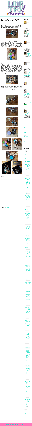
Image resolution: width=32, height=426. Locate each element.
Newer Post (3, 181)
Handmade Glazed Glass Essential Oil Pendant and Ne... (27, 273)
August (26, 406)
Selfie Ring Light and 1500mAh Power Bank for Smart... (27, 260)
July (25, 407)
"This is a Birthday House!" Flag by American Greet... (27, 196)
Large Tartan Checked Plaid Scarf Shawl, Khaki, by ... (27, 162)
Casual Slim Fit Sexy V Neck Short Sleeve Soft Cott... (27, 360)
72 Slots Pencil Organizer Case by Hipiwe (27, 193)
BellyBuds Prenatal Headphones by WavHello (27, 366)
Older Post (21, 181)
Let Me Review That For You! (15, 424)
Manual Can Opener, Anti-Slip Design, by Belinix (28, 403)
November (26, 157)
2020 (25, 150)
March (26, 413)
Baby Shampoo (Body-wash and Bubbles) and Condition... (28, 302)
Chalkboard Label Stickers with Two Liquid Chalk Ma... (27, 328)
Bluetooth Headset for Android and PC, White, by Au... (28, 165)
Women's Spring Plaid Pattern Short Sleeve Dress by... (27, 397)
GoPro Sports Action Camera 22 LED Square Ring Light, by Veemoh (27, 113)
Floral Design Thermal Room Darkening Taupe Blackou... (27, 242)
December (26, 155)
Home (12, 181)
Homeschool (25, 132)
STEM (24, 141)
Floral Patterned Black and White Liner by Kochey (27, 363)
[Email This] (1, 176)
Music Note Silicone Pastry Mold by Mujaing (27, 394)
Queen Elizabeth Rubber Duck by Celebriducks (27, 331)
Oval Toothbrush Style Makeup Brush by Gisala (28, 292)
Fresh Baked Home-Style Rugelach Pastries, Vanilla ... (27, 179)
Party (24, 137)
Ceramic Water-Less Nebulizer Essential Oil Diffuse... (27, 199)
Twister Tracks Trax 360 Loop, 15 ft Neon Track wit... (27, 295)
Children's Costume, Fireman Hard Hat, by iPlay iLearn (27, 227)
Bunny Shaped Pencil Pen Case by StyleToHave (27, 400)
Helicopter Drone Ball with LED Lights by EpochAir (27, 372)
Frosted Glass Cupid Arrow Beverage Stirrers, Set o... (27, 172)
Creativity (25, 131)
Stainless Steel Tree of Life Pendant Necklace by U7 (27, 214)
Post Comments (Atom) (7, 207)
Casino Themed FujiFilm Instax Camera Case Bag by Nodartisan (27, 23)
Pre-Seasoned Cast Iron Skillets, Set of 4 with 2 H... (27, 187)
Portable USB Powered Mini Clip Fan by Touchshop (27, 321)
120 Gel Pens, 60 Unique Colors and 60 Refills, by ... (27, 324)
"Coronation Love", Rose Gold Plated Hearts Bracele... (27, 285)
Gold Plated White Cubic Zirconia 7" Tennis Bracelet (27, 311)
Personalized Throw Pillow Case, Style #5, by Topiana (27, 337)
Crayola (25, 128)
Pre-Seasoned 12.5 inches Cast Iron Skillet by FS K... (27, 239)
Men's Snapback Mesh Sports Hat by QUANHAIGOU (27, 280)
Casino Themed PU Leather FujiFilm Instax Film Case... (27, 269)
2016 (25, 154)
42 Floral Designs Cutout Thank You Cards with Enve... (27, 190)
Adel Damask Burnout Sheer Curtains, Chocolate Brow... (27, 233)
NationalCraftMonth (26, 136)
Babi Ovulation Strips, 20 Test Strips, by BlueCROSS (27, 348)
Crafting (25, 127)
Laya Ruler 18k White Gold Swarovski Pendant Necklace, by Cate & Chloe (27, 73)
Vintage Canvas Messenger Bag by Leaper (27, 341)
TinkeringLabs (25, 144)
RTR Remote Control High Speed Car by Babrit (27, 168)
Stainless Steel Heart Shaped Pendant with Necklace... (27, 266)
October (26, 158)
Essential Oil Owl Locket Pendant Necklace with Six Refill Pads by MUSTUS (10, 21)
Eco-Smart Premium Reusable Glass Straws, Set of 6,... (27, 289)
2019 (25, 151)
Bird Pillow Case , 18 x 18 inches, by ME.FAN (27, 379)
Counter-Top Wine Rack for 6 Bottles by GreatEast (27, 236)
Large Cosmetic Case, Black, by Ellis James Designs (27, 203)
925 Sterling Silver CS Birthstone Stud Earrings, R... (27, 252)
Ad (24, 124)
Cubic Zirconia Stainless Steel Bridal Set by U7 (27, 334)
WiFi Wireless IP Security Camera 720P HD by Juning (27, 298)
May (25, 410)
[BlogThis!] (2, 176)
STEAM (25, 140)
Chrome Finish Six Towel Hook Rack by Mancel (27, 315)
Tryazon (25, 145)
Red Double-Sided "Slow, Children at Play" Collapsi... (27, 217)
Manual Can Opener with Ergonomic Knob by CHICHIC (27, 376)
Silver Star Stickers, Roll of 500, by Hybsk (27, 382)
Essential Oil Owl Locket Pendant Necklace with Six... (27, 305)
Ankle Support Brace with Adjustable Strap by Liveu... (27, 263)
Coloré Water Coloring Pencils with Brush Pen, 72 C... (27, 369)
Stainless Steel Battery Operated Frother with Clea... (27, 308)
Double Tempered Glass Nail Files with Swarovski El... (27, 318)
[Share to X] (3, 176)
